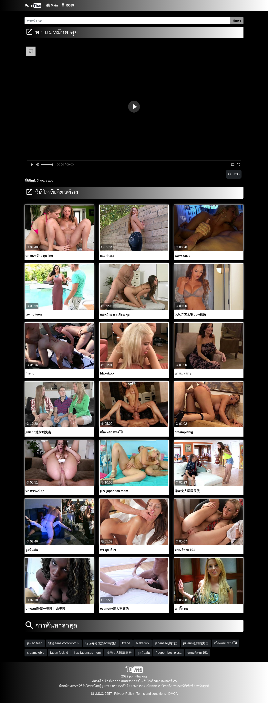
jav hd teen (34, 643)
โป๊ (134, 669)
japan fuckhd (59, 652)
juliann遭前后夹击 (195, 643)
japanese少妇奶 (166, 643)
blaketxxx (142, 643)
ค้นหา (237, 20)
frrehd (126, 643)
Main (54, 5)
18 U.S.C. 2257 (101, 693)
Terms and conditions (151, 693)
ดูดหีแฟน (144, 652)
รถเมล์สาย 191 (197, 652)
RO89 (69, 5)
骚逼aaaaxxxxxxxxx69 (63, 643)
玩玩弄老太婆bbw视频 (100, 643)
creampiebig (35, 652)
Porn (33, 5)
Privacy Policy (124, 693)
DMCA (173, 693)
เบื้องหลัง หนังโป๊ (225, 643)
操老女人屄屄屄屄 (119, 652)
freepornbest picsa (168, 652)
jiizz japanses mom (87, 652)
